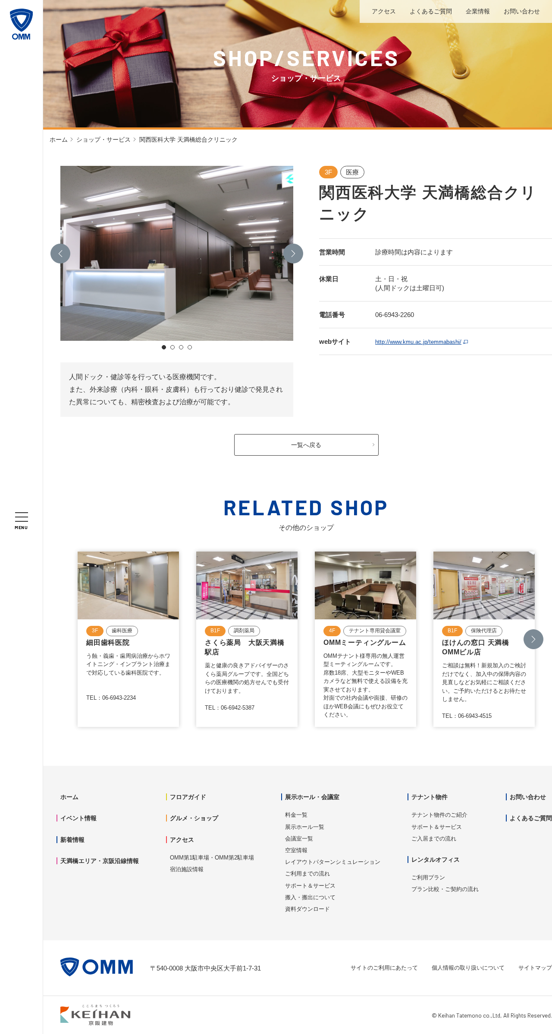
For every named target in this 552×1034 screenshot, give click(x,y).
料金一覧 (296, 815)
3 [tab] (181, 347)
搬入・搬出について (310, 897)
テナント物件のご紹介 (439, 815)
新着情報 (72, 839)
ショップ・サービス (103, 139)
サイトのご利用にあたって (384, 967)
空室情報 (296, 850)
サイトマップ (535, 967)
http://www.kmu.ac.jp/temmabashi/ (418, 342)
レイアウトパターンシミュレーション (332, 862)
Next (293, 253)
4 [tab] (190, 347)
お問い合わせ (522, 11)
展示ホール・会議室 (312, 796)
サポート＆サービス (310, 885)
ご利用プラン (428, 877)
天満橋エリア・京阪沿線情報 (99, 860)
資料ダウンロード (307, 909)
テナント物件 (429, 796)
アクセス (384, 11)
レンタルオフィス (435, 859)
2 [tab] (172, 347)
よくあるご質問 (431, 11)
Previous (60, 253)
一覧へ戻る (306, 444)
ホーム (59, 139)
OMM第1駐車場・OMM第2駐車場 (212, 857)
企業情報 (478, 11)
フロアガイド (188, 796)
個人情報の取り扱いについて (468, 967)
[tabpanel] (176, 253)
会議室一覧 (299, 838)
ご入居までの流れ (433, 838)
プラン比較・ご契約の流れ (445, 889)
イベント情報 (78, 818)
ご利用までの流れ (307, 873)
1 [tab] (164, 347)
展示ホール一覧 (304, 827)
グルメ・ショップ (194, 818)
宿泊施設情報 (187, 869)
